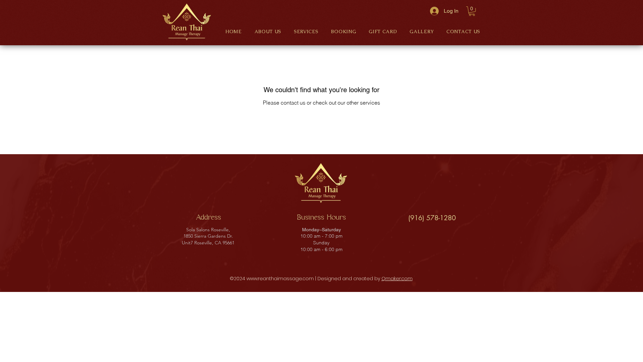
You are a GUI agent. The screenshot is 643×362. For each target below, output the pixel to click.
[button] (472, 11)
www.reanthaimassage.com (280, 278)
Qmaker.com (397, 278)
